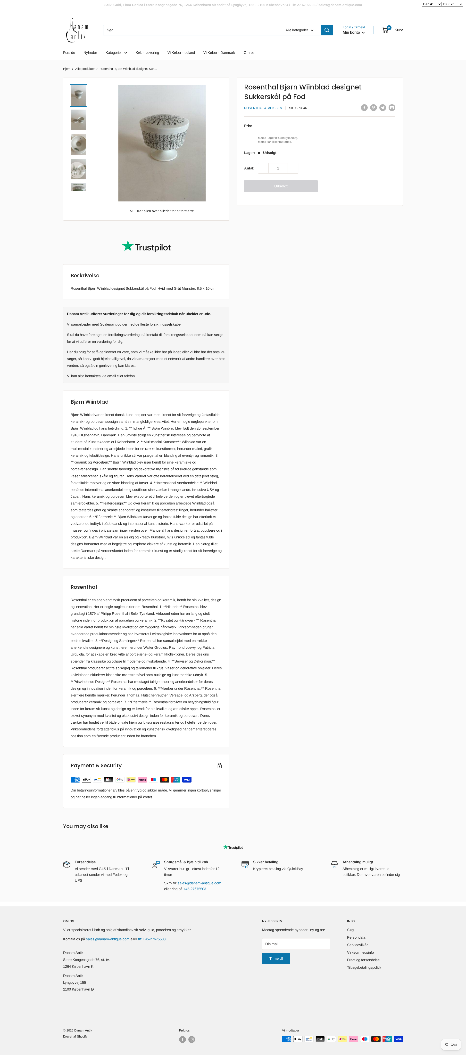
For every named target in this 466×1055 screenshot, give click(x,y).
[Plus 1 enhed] (293, 168)
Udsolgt (281, 186)
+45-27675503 (194, 889)
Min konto (352, 32)
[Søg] (327, 30)
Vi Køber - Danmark (219, 52)
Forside (69, 52)
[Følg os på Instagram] (191, 1039)
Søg (350, 930)
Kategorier (114, 52)
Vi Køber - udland (181, 52)
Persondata (356, 937)
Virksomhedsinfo (360, 952)
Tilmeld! (276, 958)
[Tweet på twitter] (382, 107)
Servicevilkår (357, 945)
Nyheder (90, 52)
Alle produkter (85, 69)
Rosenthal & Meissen (263, 108)
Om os (249, 52)
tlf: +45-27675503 (152, 939)
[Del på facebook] (364, 107)
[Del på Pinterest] (373, 107)
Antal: (249, 168)
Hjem (66, 69)
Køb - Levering (147, 52)
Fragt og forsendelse (363, 960)
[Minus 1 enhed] (263, 168)
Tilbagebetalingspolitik (364, 967)
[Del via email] (392, 107)
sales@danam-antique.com (199, 883)
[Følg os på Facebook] (182, 1039)
